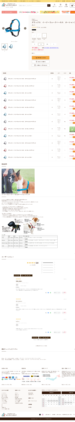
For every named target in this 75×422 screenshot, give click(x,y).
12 (51, 400)
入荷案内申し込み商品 (19, 403)
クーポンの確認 (17, 400)
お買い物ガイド (58, 1)
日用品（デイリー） (5, 398)
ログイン (42, 339)
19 (51, 402)
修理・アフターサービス (32, 400)
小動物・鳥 (3, 407)
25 (48, 404)
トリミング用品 (4, 401)
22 (59, 402)
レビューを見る (43, 27)
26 (51, 404)
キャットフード (4, 394)
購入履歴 (16, 397)
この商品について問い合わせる (41, 65)
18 (48, 402)
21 (56, 402)
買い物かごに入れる (42, 57)
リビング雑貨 (4, 400)
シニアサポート (4, 403)
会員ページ (17, 394)
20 (54, 402)
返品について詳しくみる (66, 384)
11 (48, 400)
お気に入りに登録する (42, 61)
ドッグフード (4, 393)
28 (56, 404)
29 (59, 404)
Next (25, 28)
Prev (3, 28)
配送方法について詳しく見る (27, 384)
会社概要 (63, 1)
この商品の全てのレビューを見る (41, 345)
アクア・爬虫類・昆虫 (5, 408)
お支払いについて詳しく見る (7, 384)
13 (54, 400)
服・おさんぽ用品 (5, 397)
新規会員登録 (30, 393)
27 (54, 404)
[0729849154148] (5, 46)
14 (56, 400)
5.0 (37, 263)
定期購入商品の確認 (18, 398)
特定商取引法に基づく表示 (67, 414)
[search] (48, 5)
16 (43, 402)
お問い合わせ (68, 1)
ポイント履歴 (17, 401)
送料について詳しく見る (46, 384)
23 (43, 404)
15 (59, 400)
